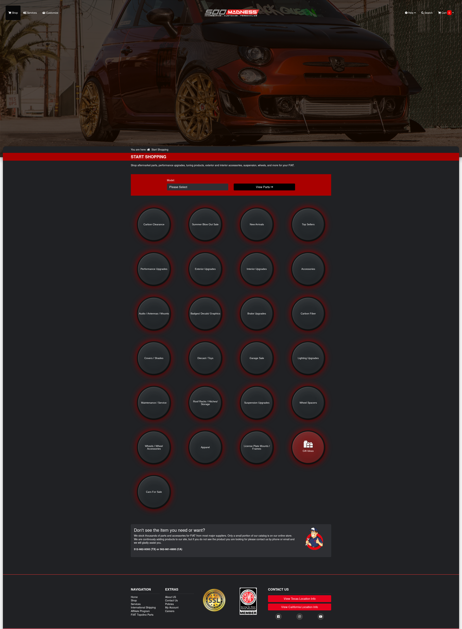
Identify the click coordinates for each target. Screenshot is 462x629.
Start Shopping (159, 149)
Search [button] (428, 12)
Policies (169, 604)
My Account (171, 607)
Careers (169, 611)
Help (410, 12)
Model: (171, 180)
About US (170, 597)
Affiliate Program (140, 611)
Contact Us (171, 600)
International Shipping (143, 607)
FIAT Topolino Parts (142, 614)
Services (31, 12)
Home (134, 597)
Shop (14, 12)
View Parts (263, 187)
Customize (51, 12)
